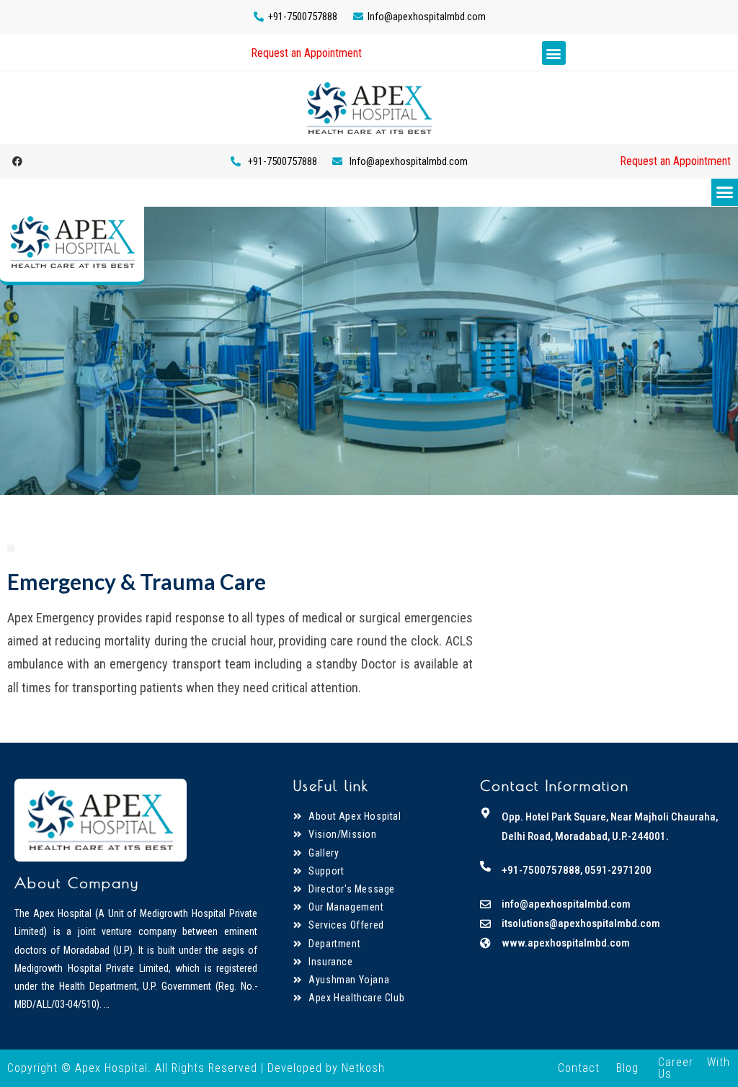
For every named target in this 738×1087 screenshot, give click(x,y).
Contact (579, 1068)
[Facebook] (17, 161)
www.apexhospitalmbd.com (566, 942)
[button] (306, 53)
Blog (627, 1068)
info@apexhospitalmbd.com (566, 904)
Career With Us (694, 1068)
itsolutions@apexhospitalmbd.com (581, 923)
